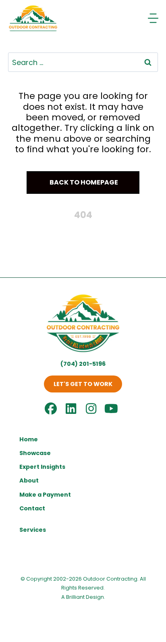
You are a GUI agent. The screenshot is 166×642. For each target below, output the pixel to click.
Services (32, 530)
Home (28, 439)
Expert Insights (42, 467)
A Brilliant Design (82, 597)
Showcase (35, 453)
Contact (32, 508)
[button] (83, 182)
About (29, 480)
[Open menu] (154, 18)
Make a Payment (45, 495)
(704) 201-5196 (83, 364)
